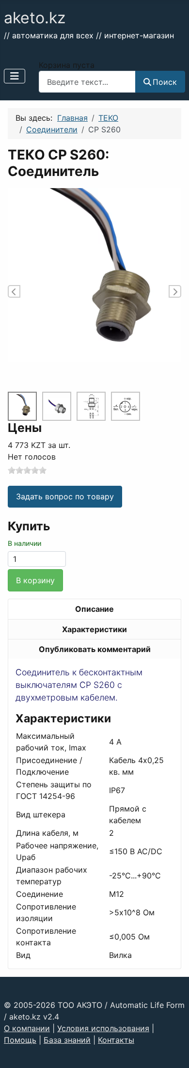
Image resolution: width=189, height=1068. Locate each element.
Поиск (165, 82)
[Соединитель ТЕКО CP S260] (91, 406)
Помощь (20, 1040)
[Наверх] (172, 1050)
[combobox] (87, 82)
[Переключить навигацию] (14, 76)
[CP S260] (94, 274)
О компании (27, 1028)
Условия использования (103, 1028)
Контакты (116, 1040)
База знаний (67, 1040)
